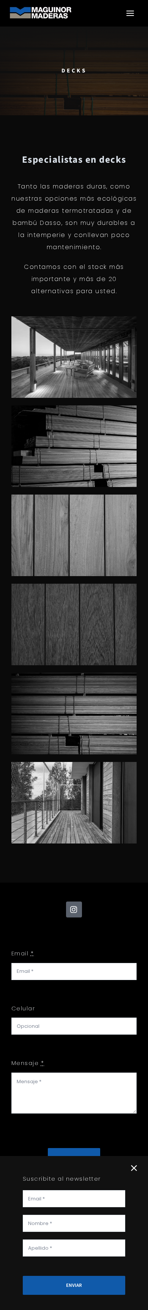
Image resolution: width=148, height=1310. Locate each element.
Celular (23, 1008)
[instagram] (74, 909)
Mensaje (27, 1063)
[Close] (134, 1168)
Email (22, 953)
